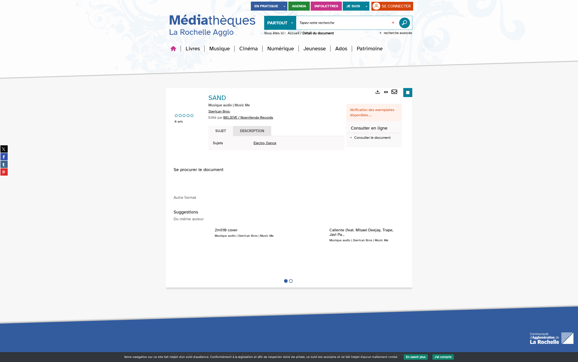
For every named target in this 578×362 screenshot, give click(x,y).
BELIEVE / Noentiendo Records (248, 117)
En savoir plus (416, 357)
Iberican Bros (219, 111)
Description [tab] (252, 131)
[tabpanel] (276, 143)
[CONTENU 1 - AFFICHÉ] (286, 281)
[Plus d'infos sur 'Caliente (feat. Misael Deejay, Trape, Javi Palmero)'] (309, 237)
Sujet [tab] (220, 131)
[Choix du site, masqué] (284, 6)
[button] (193, 48)
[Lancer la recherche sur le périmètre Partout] (405, 23)
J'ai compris (443, 357)
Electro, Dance (265, 143)
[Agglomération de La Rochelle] (551, 337)
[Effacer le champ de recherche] (393, 23)
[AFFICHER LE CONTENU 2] (291, 281)
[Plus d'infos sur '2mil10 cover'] (194, 237)
